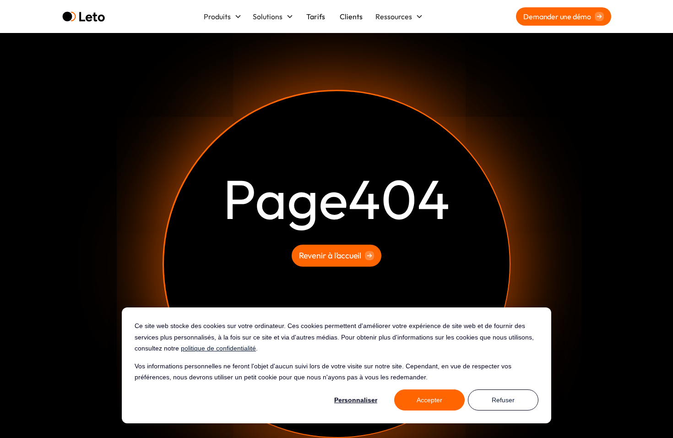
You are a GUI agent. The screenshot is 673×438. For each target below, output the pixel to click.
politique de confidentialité (218, 348)
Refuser (503, 400)
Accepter (429, 400)
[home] (83, 16)
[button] (222, 16)
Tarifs (315, 16)
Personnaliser (355, 400)
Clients (351, 16)
